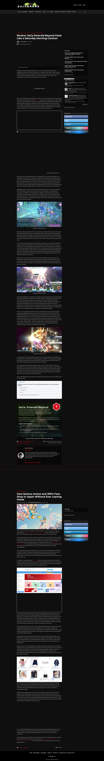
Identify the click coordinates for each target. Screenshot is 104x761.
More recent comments (69, 107)
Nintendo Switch (28, 441)
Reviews (57, 11)
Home (19, 11)
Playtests (69, 11)
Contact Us (56, 752)
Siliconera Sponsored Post (35, 502)
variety (37, 100)
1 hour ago (70, 86)
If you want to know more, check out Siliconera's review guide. (39, 438)
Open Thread (36, 752)
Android (20, 441)
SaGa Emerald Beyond (53, 442)
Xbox (44, 11)
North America (55, 441)
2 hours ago (71, 93)
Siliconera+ (25, 11)
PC (48, 11)
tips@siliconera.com (54, 759)
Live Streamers (23, 390)
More (73, 11)
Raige (70, 88)
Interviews (62, 11)
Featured (19, 491)
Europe (47, 441)
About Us (49, 752)
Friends (21, 392)
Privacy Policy (70, 752)
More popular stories (69, 74)
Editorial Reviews (23, 387)
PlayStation (38, 11)
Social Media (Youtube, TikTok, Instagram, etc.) (29, 394)
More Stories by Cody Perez (32, 462)
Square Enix (60, 442)
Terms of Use (63, 752)
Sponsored (23, 491)
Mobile (51, 11)
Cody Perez (23, 41)
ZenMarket (35, 560)
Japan (50, 441)
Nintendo (31, 11)
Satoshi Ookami (72, 82)
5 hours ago (74, 102)
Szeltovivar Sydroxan (73, 95)
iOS (23, 441)
